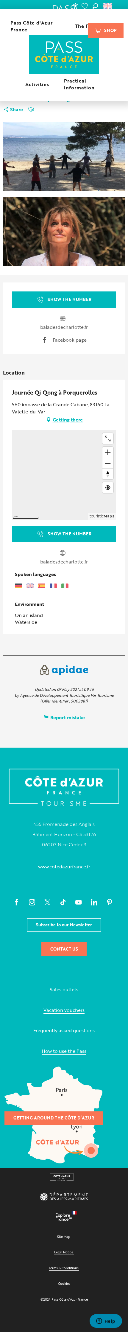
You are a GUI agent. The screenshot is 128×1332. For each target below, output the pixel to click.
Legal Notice (63, 1252)
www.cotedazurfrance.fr (64, 866)
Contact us (64, 949)
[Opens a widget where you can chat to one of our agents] (105, 1321)
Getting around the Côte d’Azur (53, 1118)
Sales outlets (64, 989)
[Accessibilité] (75, 6)
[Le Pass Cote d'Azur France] (64, 55)
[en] (108, 6)
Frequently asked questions (64, 1030)
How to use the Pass (64, 1051)
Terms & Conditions (64, 1267)
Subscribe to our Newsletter (64, 925)
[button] (95, 6)
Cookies (64, 1283)
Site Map (63, 1236)
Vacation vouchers (64, 1010)
